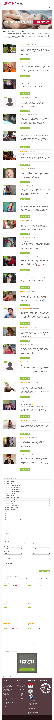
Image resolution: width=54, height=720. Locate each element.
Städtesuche (38, 7)
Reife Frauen (21, 7)
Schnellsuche (20, 682)
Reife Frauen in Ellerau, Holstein (27, 493)
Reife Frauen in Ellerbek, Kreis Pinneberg (27, 485)
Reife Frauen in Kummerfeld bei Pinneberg (27, 505)
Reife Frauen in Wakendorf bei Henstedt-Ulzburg (27, 519)
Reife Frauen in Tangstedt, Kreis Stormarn (27, 491)
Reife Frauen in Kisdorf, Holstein (27, 528)
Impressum (48, 717)
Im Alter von (6, 541)
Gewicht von (6, 551)
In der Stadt (6, 565)
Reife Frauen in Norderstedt (29, 676)
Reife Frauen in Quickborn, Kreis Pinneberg (27, 487)
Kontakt (38, 717)
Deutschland (12, 676)
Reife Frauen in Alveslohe (27, 515)
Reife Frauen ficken (22, 688)
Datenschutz (43, 717)
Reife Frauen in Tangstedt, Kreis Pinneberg (27, 489)
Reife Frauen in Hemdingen (27, 522)
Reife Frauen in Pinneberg (27, 501)
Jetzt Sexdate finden (44, 571)
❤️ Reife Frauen (6, 676)
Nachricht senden (24, 59)
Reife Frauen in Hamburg (27, 517)
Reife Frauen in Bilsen (27, 503)
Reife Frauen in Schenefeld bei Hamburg (27, 513)
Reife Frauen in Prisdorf (27, 524)
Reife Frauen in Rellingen (27, 495)
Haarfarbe (6, 561)
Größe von (6, 546)
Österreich (5, 688)
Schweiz (4, 689)
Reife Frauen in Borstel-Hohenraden (27, 499)
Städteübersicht (21, 684)
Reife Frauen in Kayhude (27, 511)
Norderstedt (33, 44)
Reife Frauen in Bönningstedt (27, 481)
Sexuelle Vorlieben (22, 686)
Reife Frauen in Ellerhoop (27, 526)
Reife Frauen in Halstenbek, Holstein (27, 497)
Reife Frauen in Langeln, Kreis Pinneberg (27, 530)
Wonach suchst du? (29, 7)
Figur (5, 556)
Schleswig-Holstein (19, 676)
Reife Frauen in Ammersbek (27, 509)
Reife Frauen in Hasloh (27, 483)
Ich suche (6, 536)
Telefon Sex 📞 (47, 7)
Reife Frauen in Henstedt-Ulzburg (27, 507)
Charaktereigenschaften (22, 685)
